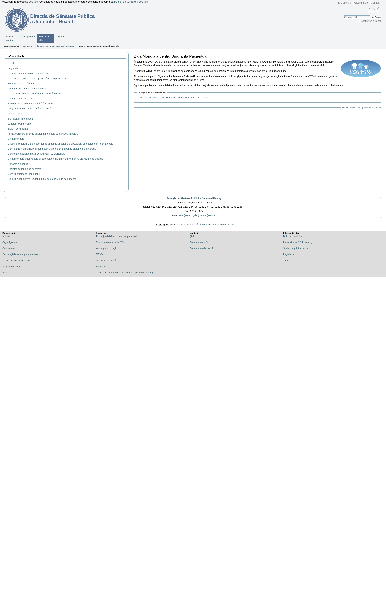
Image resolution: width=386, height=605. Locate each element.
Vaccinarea (102, 266)
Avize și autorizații (106, 248)
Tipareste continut (369, 107)
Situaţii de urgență (106, 260)
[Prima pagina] (14, 19)
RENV (99, 254)
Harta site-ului (344, 2)
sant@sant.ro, (186, 215)
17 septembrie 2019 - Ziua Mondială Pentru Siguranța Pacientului (172, 97)
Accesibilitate (361, 2)
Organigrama (9, 242)
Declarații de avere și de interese (20, 254)
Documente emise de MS (110, 242)
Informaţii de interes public (16, 260)
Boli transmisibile (292, 236)
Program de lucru (11, 266)
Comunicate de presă (201, 248)
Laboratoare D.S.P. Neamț (297, 242)
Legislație (288, 254)
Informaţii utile (16, 56)
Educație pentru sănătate (64, 46)
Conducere (8, 248)
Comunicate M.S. (199, 242)
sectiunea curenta (371, 21)
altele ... (6, 272)
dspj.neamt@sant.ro (205, 215)
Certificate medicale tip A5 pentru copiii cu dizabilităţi (124, 272)
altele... (287, 260)
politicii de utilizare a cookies (131, 1)
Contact (375, 2)
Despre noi (28, 36)
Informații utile (44, 38)
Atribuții (6, 236)
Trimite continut (349, 107)
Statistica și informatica (295, 248)
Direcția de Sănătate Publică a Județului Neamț (194, 198)
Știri (192, 236)
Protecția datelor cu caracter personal (116, 236)
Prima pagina (10, 38)
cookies (33, 1)
